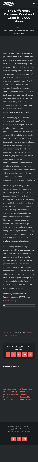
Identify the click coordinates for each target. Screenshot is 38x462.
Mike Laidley (8, 333)
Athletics (29, 333)
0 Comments (13, 335)
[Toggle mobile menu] (34, 4)
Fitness (5, 335)
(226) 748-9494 (25, 429)
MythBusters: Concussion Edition (8, 391)
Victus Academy (10, 300)
